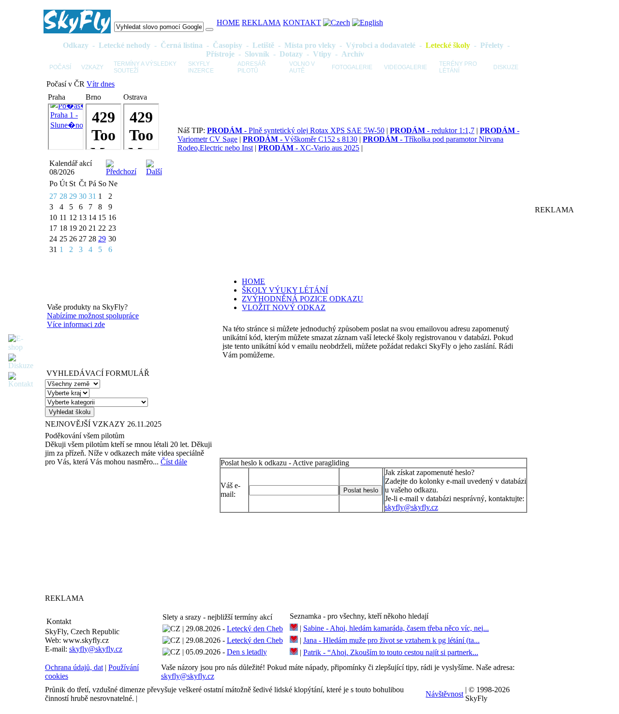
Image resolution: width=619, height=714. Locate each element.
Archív (352, 54)
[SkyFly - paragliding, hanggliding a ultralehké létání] (77, 31)
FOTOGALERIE (352, 67)
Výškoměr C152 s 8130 (300, 139)
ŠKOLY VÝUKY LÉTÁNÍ (285, 290)
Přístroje (220, 54)
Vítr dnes (101, 84)
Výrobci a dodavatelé (380, 45)
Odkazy (75, 45)
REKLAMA (261, 22)
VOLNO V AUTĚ (302, 67)
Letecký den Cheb (255, 629)
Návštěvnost (444, 694)
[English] (367, 22)
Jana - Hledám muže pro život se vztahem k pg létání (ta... (391, 640)
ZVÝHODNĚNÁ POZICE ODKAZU (302, 299)
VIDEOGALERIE (405, 67)
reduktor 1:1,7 (432, 130)
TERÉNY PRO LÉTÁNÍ (458, 67)
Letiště (263, 45)
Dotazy (291, 54)
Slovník (257, 54)
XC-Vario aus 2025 (308, 148)
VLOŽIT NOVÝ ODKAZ (283, 307)
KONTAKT (302, 22)
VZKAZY (92, 67)
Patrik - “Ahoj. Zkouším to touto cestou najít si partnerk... (390, 652)
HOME (228, 22)
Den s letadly (247, 652)
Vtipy (322, 54)
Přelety (491, 45)
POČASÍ (60, 67)
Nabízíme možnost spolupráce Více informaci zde (93, 320)
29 (102, 239)
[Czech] (336, 22)
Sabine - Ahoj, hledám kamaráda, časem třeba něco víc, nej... (396, 628)
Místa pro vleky (310, 45)
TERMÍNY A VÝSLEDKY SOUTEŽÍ (145, 67)
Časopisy (227, 45)
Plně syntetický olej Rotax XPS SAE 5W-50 (295, 130)
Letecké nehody (124, 45)
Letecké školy (448, 45)
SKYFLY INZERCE (201, 67)
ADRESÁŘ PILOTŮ (251, 67)
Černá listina (182, 45)
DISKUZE (505, 67)
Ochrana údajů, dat (74, 667)
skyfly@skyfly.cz (411, 507)
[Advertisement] (105, 529)
